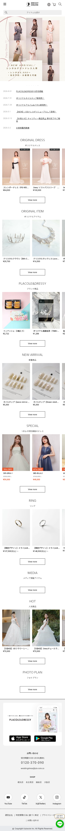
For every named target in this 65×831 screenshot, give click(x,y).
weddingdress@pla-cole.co (32, 768)
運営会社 (9, 815)
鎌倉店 (39, 782)
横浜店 (20, 782)
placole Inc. (30, 828)
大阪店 (47, 782)
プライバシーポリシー (51, 815)
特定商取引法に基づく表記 (27, 815)
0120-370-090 (32, 763)
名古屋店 (29, 782)
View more (32, 200)
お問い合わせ (33, 820)
